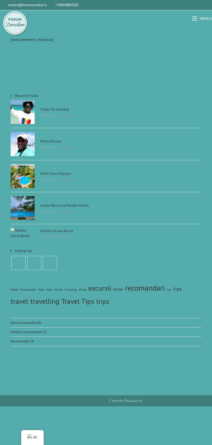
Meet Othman (50, 141)
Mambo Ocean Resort (56, 231)
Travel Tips (77, 301)
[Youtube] (50, 263)
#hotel (14, 289)
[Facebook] (18, 263)
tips (177, 289)
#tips (49, 289)
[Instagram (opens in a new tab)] (200, 5)
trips (102, 301)
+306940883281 (67, 5)
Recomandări (20, 341)
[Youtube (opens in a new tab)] (206, 5)
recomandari (145, 288)
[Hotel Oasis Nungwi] (23, 176)
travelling (44, 301)
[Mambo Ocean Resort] (23, 233)
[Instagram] (34, 263)
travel (19, 301)
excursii (99, 288)
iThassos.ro (133, 401)
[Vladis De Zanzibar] (23, 112)
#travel (59, 289)
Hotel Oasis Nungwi (55, 173)
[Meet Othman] (23, 144)
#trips (82, 289)
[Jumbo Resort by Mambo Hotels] (23, 208)
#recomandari (28, 289)
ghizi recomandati (23, 323)
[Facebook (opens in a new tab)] (192, 5)
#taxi (41, 289)
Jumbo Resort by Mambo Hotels (64, 205)
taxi (169, 289)
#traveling (71, 289)
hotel (118, 289)
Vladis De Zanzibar (54, 109)
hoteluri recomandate (26, 332)
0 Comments (64, 115)
